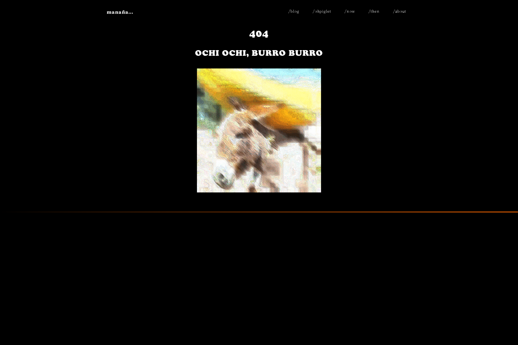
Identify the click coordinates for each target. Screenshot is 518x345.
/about (399, 11)
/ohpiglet (322, 11)
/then (374, 11)
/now (350, 11)
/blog (293, 11)
